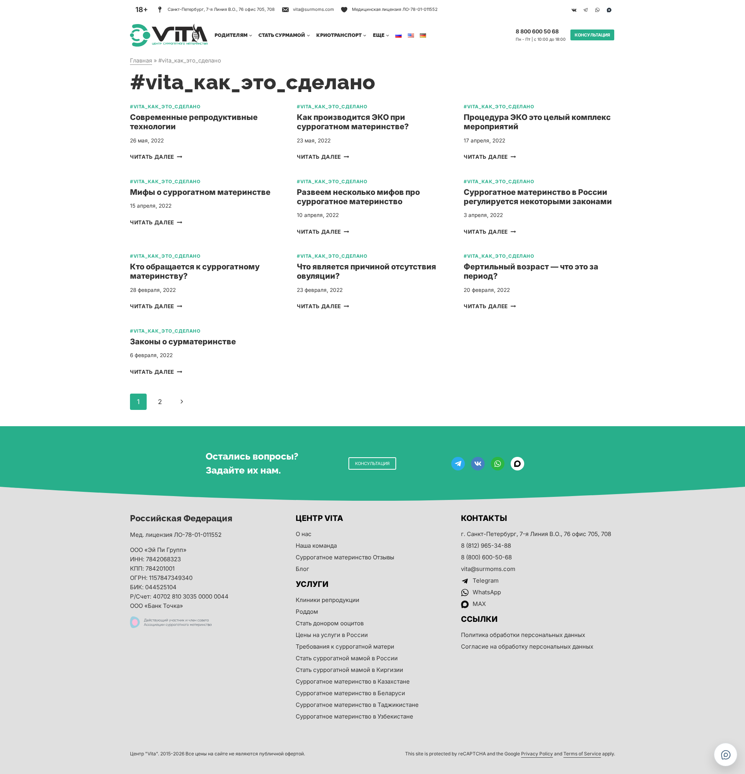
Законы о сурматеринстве (183, 341)
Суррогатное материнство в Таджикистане (357, 704)
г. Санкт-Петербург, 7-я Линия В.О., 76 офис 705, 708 (536, 534)
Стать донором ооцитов (330, 623)
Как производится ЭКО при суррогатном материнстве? (353, 122)
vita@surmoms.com (488, 569)
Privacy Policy (537, 754)
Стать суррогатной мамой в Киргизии (349, 669)
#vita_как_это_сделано (165, 106)
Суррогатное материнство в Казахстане (353, 681)
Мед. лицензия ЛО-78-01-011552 (176, 534)
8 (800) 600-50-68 (486, 557)
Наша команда (316, 545)
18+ (141, 9)
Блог (302, 569)
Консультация (592, 35)
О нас (304, 534)
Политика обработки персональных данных (523, 635)
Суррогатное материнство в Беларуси (350, 693)
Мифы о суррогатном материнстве (200, 192)
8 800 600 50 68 (537, 31)
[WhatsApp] (597, 10)
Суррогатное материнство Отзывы (345, 557)
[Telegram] (585, 10)
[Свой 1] (609, 10)
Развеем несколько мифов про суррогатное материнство (358, 196)
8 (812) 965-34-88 (486, 545)
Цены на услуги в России (332, 635)
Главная (141, 60)
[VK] (574, 10)
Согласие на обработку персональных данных (527, 646)
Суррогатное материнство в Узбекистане (354, 716)
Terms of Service (582, 754)
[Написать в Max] (725, 754)
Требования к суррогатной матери (345, 646)
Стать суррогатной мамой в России (347, 658)
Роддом (307, 611)
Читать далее (156, 157)
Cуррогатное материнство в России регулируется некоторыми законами (538, 196)
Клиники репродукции (327, 600)
